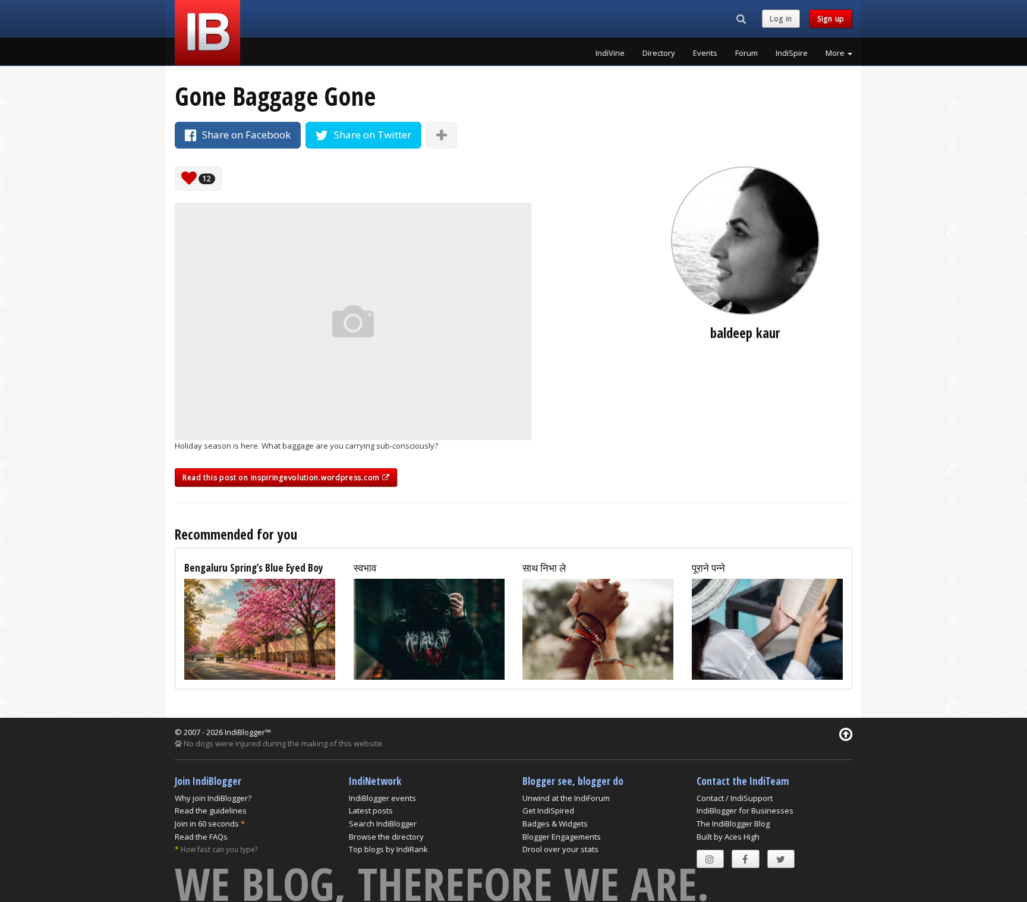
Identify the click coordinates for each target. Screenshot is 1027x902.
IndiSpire (792, 53)
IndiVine (610, 53)
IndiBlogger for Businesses (745, 810)
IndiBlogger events (382, 798)
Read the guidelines (211, 810)
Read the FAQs (201, 836)
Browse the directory (386, 836)
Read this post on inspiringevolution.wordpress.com (282, 477)
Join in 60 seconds (207, 823)
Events (705, 53)
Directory (658, 53)
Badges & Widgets (555, 823)
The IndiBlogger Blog (733, 823)
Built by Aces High (728, 836)
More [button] (836, 53)
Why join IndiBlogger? (213, 798)
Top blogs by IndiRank (388, 849)
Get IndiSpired (548, 810)
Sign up (831, 19)
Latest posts (371, 810)
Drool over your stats (560, 849)
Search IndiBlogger (383, 823)
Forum (746, 53)
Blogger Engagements (561, 836)
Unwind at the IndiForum (566, 798)
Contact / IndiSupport (735, 798)
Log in (781, 19)
